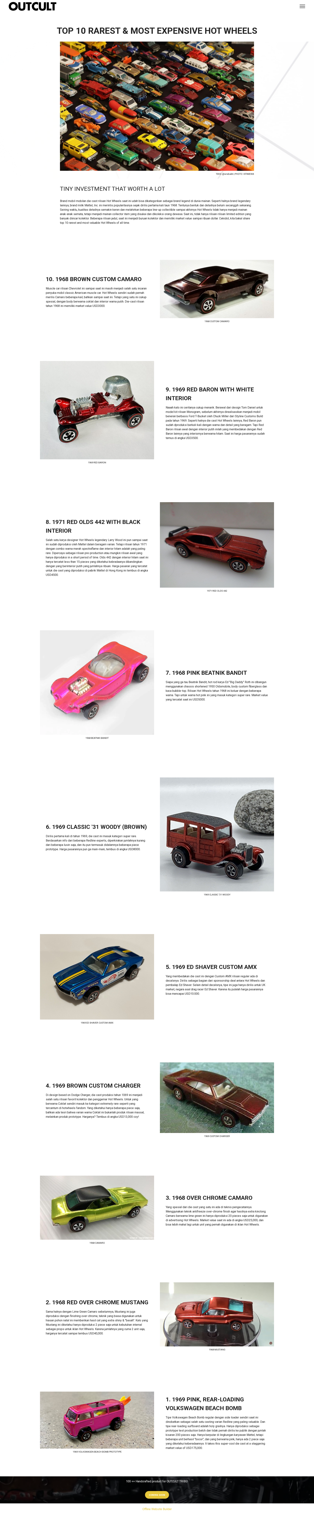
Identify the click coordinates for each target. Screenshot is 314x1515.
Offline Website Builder (157, 1509)
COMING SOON (157, 1495)
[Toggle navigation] (302, 6)
